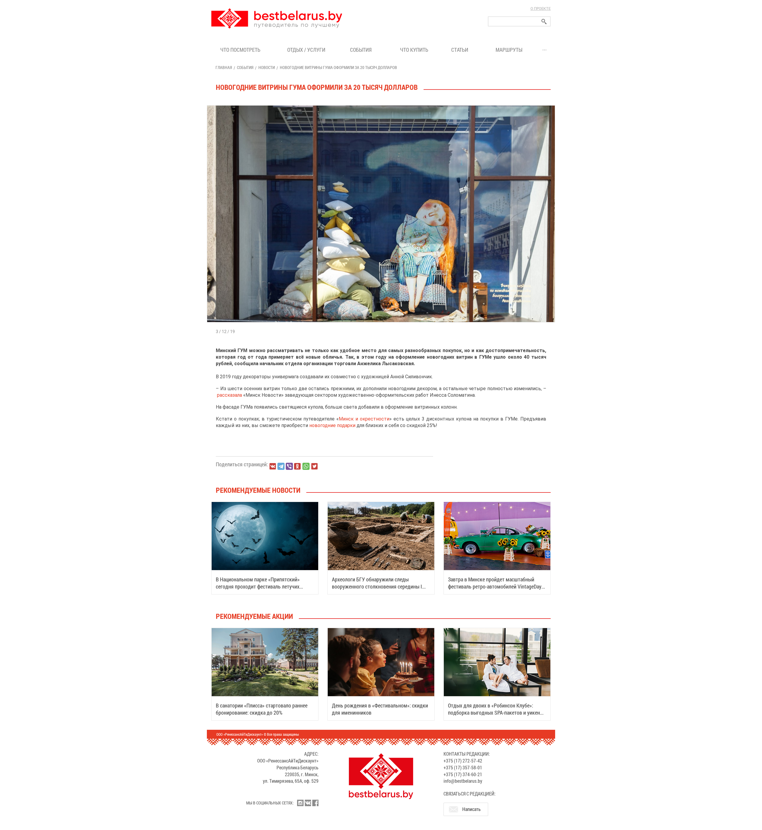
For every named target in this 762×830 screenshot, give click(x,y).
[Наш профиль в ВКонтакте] (308, 803)
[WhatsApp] (306, 466)
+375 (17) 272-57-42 (463, 760)
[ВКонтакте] (272, 466)
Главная (224, 67)
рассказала (229, 395)
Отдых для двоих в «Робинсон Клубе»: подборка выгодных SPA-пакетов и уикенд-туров (496, 712)
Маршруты (509, 49)
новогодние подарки (332, 425)
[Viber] (289, 466)
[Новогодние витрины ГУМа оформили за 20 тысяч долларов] (381, 105)
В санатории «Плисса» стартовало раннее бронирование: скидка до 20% (261, 709)
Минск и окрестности (364, 419)
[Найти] (544, 21)
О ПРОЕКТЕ (540, 8)
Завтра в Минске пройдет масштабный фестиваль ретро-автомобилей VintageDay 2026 (494, 586)
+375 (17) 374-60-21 (463, 774)
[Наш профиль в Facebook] (315, 803)
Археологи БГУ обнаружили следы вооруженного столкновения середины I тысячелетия (377, 586)
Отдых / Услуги (306, 49)
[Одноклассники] (297, 466)
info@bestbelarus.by (463, 781)
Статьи (461, 49)
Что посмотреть (240, 49)
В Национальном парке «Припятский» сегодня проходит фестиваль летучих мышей (258, 586)
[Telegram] (281, 466)
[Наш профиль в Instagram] (300, 803)
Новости (266, 67)
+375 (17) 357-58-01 (463, 767)
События (362, 49)
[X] (314, 466)
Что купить (414, 49)
